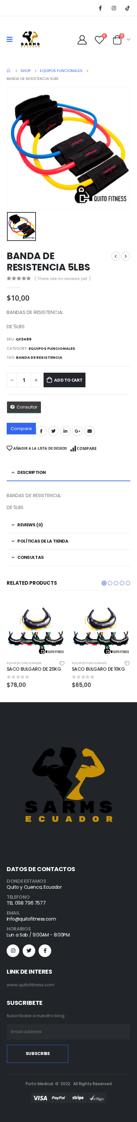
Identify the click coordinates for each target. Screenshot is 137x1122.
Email (89, 431)
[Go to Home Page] (9, 71)
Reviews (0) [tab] (30, 525)
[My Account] (82, 39)
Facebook (41, 431)
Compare (21, 428)
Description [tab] (31, 472)
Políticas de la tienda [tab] (42, 541)
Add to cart (68, 380)
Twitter (53, 431)
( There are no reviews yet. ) (63, 278)
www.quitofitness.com (31, 985)
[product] (36, 627)
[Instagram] (114, 8)
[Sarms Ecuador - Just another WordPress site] (30, 39)
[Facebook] (100, 8)
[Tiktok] (127, 8)
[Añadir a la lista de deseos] (62, 663)
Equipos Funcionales (52, 348)
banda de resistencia (39, 357)
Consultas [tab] (30, 557)
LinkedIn (65, 431)
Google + (77, 431)
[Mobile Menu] (12, 39)
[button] (104, 583)
